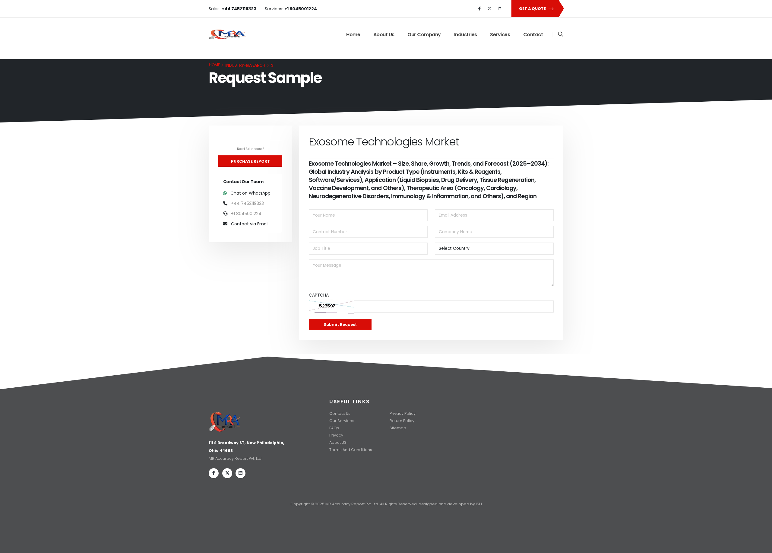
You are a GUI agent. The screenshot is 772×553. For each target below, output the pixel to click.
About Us (383, 34)
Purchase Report (250, 161)
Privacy (336, 435)
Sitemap (398, 428)
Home (353, 34)
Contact (533, 34)
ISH (479, 504)
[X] (489, 9)
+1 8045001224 (246, 214)
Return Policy (402, 420)
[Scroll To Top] (761, 546)
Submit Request (340, 324)
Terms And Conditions (350, 449)
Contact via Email (249, 224)
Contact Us (339, 413)
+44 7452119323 (247, 203)
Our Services (341, 420)
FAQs (334, 428)
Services (500, 34)
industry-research (245, 65)
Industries (465, 34)
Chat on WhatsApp (250, 193)
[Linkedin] (499, 9)
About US (337, 442)
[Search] (560, 34)
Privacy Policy (403, 413)
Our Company (424, 34)
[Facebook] (479, 9)
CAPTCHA (319, 295)
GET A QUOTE (533, 8)
